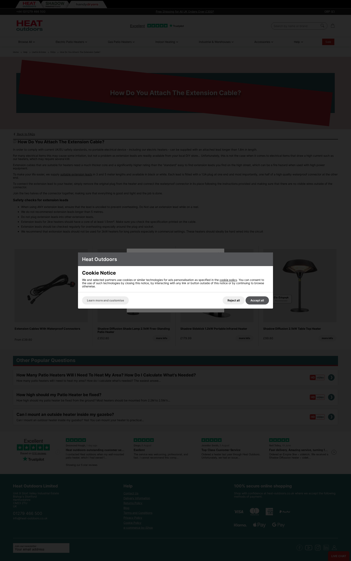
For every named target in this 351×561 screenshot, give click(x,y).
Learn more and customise (105, 300)
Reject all (234, 300)
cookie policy (228, 280)
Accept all (257, 300)
